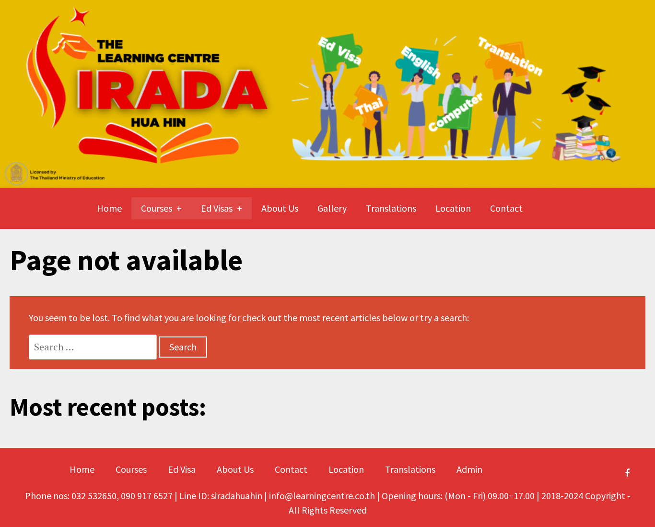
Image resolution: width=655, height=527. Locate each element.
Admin (469, 469)
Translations (391, 208)
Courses (156, 208)
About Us (279, 208)
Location (453, 208)
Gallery (332, 208)
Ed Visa (182, 469)
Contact (506, 208)
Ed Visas (217, 208)
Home (109, 208)
